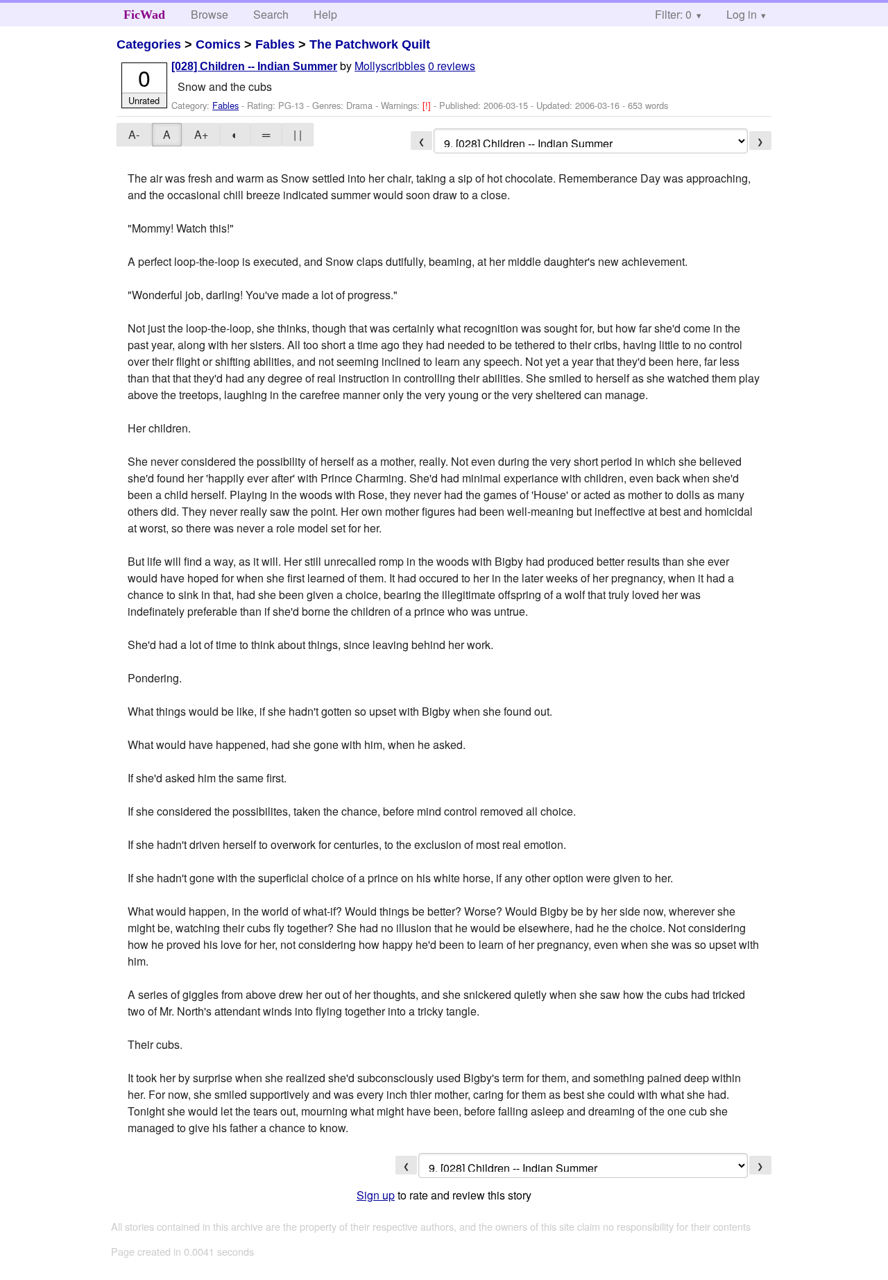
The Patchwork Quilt (369, 44)
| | (297, 134)
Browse (209, 14)
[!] (428, 105)
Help (325, 14)
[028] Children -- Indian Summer (254, 66)
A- (133, 134)
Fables (275, 44)
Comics (218, 44)
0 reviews (451, 66)
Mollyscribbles (390, 66)
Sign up (376, 1195)
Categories (149, 44)
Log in (741, 14)
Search (271, 14)
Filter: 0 (673, 14)
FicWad (144, 15)
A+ (201, 134)
